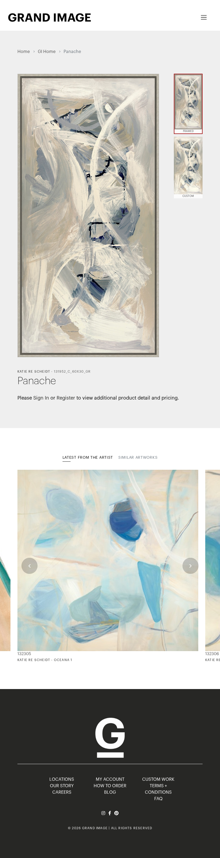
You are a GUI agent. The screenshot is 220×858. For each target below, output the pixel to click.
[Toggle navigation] (204, 17)
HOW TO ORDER (110, 786)
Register (66, 398)
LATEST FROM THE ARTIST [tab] (88, 458)
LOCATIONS (61, 779)
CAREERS (61, 792)
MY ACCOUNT (110, 779)
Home (23, 52)
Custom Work (158, 779)
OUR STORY (62, 786)
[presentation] (29, 566)
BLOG (110, 792)
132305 (24, 654)
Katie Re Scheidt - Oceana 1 (44, 660)
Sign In (41, 398)
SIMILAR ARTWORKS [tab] (137, 458)
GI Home (47, 52)
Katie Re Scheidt (33, 371)
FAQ (158, 799)
